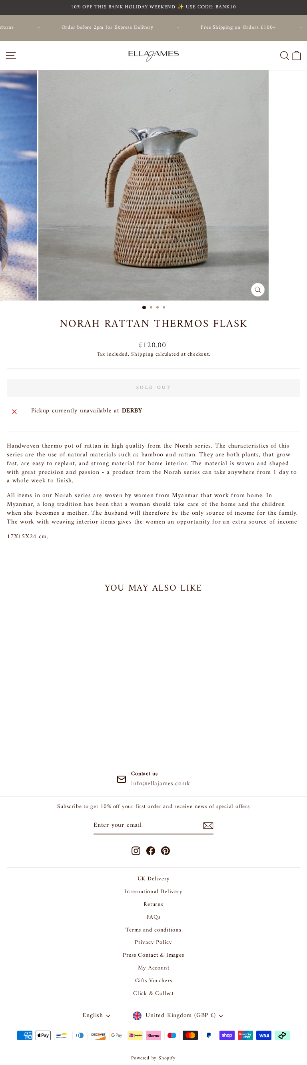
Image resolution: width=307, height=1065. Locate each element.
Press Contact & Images (153, 955)
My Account (153, 968)
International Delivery (153, 892)
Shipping (142, 354)
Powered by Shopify (153, 1058)
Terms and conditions (153, 930)
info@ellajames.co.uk (160, 783)
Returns (153, 905)
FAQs (153, 917)
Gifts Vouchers (153, 981)
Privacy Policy (153, 943)
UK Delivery (154, 879)
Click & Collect (153, 994)
